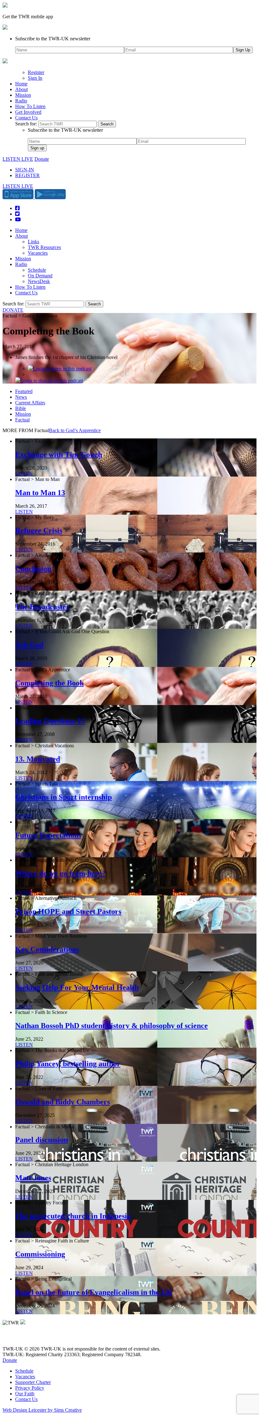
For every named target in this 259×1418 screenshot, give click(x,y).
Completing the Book (49, 683)
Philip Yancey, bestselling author (67, 1064)
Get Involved (28, 112)
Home (21, 83)
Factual (22, 419)
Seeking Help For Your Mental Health (77, 987)
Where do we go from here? (60, 873)
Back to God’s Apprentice (75, 430)
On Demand (40, 275)
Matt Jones (33, 1178)
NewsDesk (39, 281)
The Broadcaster (42, 607)
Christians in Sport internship (63, 797)
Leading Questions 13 (50, 721)
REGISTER (27, 175)
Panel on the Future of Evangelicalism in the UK (93, 1292)
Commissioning (40, 1254)
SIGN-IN (24, 169)
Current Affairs (30, 402)
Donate (41, 159)
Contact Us (26, 117)
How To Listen (30, 106)
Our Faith (24, 1393)
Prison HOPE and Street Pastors (68, 911)
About (21, 89)
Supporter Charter (33, 1382)
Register (36, 72)
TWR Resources (44, 247)
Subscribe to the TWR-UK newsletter (52, 38)
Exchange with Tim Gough (58, 454)
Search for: (26, 123)
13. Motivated (37, 759)
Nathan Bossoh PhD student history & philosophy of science (111, 1026)
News (21, 397)
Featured (24, 391)
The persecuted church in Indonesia (73, 1216)
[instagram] (28, 1338)
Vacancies (38, 253)
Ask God (29, 645)
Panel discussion (41, 1140)
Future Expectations (48, 835)
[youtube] (37, 1338)
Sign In (35, 78)
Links (33, 241)
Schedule (37, 270)
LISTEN (24, 473)
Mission (23, 95)
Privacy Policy (29, 1388)
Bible (20, 408)
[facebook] (19, 1338)
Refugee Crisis (38, 530)
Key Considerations (47, 949)
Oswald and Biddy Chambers (62, 1102)
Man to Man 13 (40, 493)
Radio (21, 100)
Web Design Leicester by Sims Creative (42, 1410)
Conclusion (33, 568)
